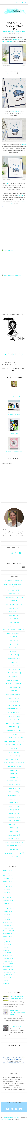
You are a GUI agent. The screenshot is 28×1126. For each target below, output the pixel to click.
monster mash (12, 709)
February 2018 (7, 958)
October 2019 (6, 906)
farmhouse (12, 647)
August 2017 (6, 975)
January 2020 (6, 903)
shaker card (12, 756)
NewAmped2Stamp (8, 1117)
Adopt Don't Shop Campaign (14, 584)
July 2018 (5, 944)
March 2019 (6, 922)
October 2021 (6, 875)
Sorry (12, 774)
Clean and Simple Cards (12, 629)
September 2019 (7, 909)
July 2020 (5, 889)
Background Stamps (12, 597)
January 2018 (6, 961)
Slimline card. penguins (13, 763)
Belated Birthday (12, 604)
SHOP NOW (20, 195)
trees (12, 831)
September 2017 (7, 972)
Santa (12, 748)
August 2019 (6, 911)
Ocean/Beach (13, 712)
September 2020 (7, 884)
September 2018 (7, 939)
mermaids (12, 698)
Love (12, 691)
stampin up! (12, 788)
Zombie (12, 857)
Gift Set (13, 666)
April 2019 (6, 920)
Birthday (12, 608)
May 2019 (5, 917)
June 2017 (6, 980)
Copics (5, 31)
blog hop (12, 611)
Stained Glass (12, 784)
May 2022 (5, 873)
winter (12, 849)
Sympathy (12, 806)
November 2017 (7, 966)
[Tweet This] (5, 354)
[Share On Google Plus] (14, 354)
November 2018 (7, 933)
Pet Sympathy (12, 730)
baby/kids (12, 593)
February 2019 (7, 925)
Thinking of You (13, 821)
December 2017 (7, 964)
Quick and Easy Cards (12, 741)
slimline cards (12, 766)
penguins (12, 727)
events (12, 644)
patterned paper (12, 723)
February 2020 (7, 900)
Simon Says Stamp (12, 759)
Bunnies (12, 619)
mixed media (12, 705)
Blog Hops (13, 615)
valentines (12, 835)
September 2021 (7, 878)
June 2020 (6, 892)
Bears (12, 601)
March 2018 (6, 955)
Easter (12, 640)
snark (12, 770)
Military (13, 702)
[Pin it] (18, 354)
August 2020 (6, 886)
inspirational (12, 680)
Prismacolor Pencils (13, 738)
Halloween (12, 669)
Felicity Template (17, 1117)
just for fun (12, 687)
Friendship (12, 658)
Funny (12, 662)
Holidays (12, 676)
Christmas (12, 626)
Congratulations (12, 633)
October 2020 (6, 881)
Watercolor (12, 839)
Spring (12, 777)
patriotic (12, 720)
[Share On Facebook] (10, 354)
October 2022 (6, 870)
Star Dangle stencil (7, 41)
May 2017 (5, 983)
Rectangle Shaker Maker (10, 73)
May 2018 (5, 950)
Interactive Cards (13, 684)
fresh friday (13, 655)
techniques (12, 810)
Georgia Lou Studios (5, 1119)
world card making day (12, 853)
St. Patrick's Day (12, 781)
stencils (11, 31)
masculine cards (12, 694)
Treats (12, 828)
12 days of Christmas (13, 581)
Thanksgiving (12, 817)
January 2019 (6, 928)
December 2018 (7, 930)
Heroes (24, 144)
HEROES (8, 183)
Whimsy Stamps (20, 31)
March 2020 (6, 897)
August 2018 (6, 942)
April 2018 (6, 953)
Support (12, 802)
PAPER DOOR (12, 716)
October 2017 (6, 969)
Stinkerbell (12, 795)
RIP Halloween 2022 (16, 1026)
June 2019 (6, 914)
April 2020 (6, 895)
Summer (12, 799)
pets (12, 734)
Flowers (12, 651)
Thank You (12, 813)
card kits (12, 622)
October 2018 (6, 936)
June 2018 (6, 947)
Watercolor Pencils (12, 842)
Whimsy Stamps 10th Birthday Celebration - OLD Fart (17, 1012)
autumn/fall (13, 590)
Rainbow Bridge (12, 745)
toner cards (13, 824)
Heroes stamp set (18, 39)
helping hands (12, 673)
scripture (13, 752)
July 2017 (5, 977)
